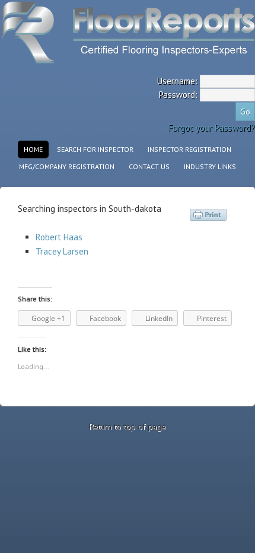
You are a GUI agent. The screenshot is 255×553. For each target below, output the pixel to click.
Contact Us (149, 166)
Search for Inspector (95, 149)
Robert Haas (59, 237)
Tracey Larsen (62, 251)
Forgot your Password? (211, 128)
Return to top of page (127, 426)
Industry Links (210, 166)
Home (33, 149)
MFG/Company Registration (66, 166)
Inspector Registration (189, 149)
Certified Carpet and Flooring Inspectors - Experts (104, 34)
